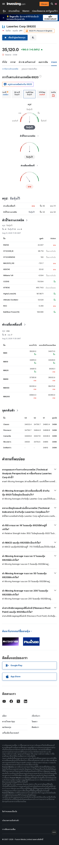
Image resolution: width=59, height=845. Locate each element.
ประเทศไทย (14, 11)
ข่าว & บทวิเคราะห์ (27, 62)
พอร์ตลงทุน (6, 727)
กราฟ (12, 62)
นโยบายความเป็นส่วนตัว (10, 820)
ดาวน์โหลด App (8, 721)
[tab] (17, 94)
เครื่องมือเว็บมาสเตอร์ (10, 733)
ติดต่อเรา (35, 727)
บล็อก (4, 716)
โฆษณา (34, 721)
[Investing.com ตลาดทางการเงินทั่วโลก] (16, 4)
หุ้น (4, 11)
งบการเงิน (43, 62)
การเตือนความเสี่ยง (9, 829)
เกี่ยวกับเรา (36, 716)
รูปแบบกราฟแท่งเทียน (29, 69)
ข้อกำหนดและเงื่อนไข (9, 811)
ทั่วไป (4, 62)
